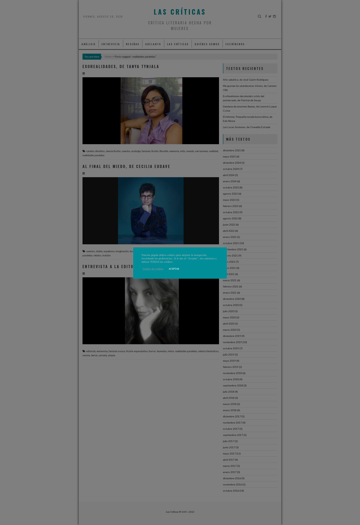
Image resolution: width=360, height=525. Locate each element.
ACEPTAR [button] (174, 268)
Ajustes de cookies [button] (153, 268)
